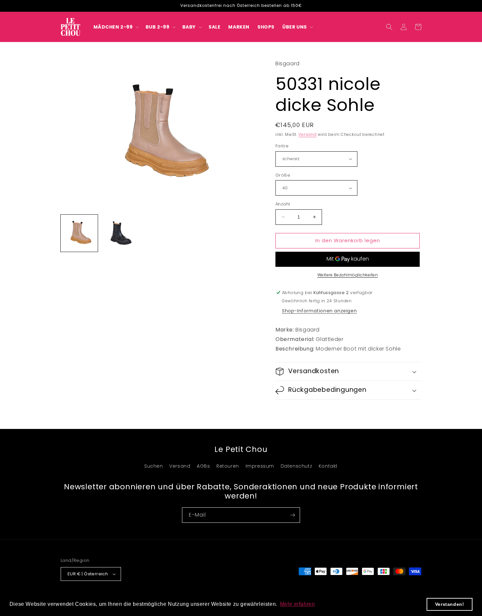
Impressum (260, 466)
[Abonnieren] (292, 515)
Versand (307, 134)
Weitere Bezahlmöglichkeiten (347, 275)
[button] (116, 27)
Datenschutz (296, 466)
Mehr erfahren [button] (297, 604)
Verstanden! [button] (449, 604)
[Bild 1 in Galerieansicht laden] (79, 233)
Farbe (282, 146)
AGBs (203, 466)
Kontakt (328, 466)
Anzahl (282, 204)
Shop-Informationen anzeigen (319, 311)
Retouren (227, 466)
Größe (282, 175)
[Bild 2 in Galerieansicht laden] (119, 233)
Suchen (153, 466)
